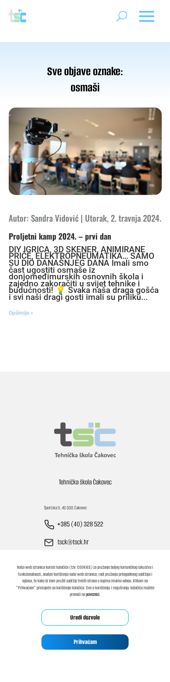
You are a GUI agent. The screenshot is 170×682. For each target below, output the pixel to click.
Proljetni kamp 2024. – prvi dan (60, 236)
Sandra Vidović (54, 218)
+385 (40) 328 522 (80, 524)
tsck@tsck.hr (73, 541)
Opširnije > (21, 313)
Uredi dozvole (85, 617)
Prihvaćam (85, 642)
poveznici (92, 594)
